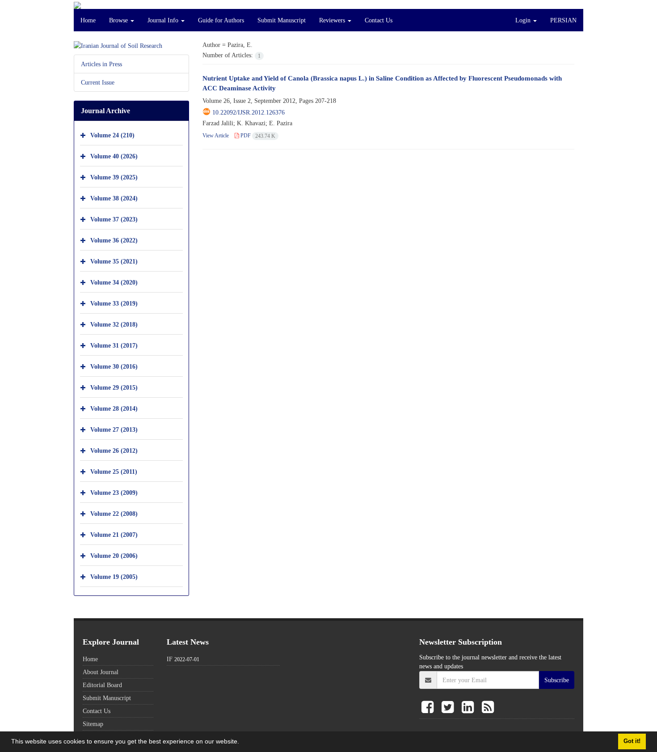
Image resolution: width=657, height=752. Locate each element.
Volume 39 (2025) (114, 177)
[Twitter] (449, 707)
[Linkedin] (469, 707)
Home (88, 20)
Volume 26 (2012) (114, 450)
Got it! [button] (631, 741)
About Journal (100, 672)
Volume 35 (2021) (114, 261)
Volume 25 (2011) (113, 471)
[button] (242, 742)
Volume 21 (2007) (114, 534)
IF (170, 659)
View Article (215, 135)
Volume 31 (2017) (114, 345)
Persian (563, 20)
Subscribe (556, 680)
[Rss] (488, 707)
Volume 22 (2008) (114, 513)
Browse (119, 20)
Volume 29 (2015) (114, 387)
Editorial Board (102, 684)
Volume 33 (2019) (114, 303)
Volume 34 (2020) (114, 282)
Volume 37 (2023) (114, 219)
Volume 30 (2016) (114, 366)
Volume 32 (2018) (114, 324)
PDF (257, 135)
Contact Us (378, 20)
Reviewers (333, 20)
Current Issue (97, 82)
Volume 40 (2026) (114, 156)
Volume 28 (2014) (114, 408)
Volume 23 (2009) (114, 492)
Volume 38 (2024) (114, 198)
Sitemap (93, 723)
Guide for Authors (221, 20)
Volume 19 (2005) (114, 576)
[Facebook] (429, 707)
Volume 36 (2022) (114, 240)
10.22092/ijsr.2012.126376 (248, 112)
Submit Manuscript (281, 20)
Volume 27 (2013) (114, 429)
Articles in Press (101, 64)
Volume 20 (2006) (114, 555)
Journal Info (163, 20)
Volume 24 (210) (112, 135)
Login (523, 20)
